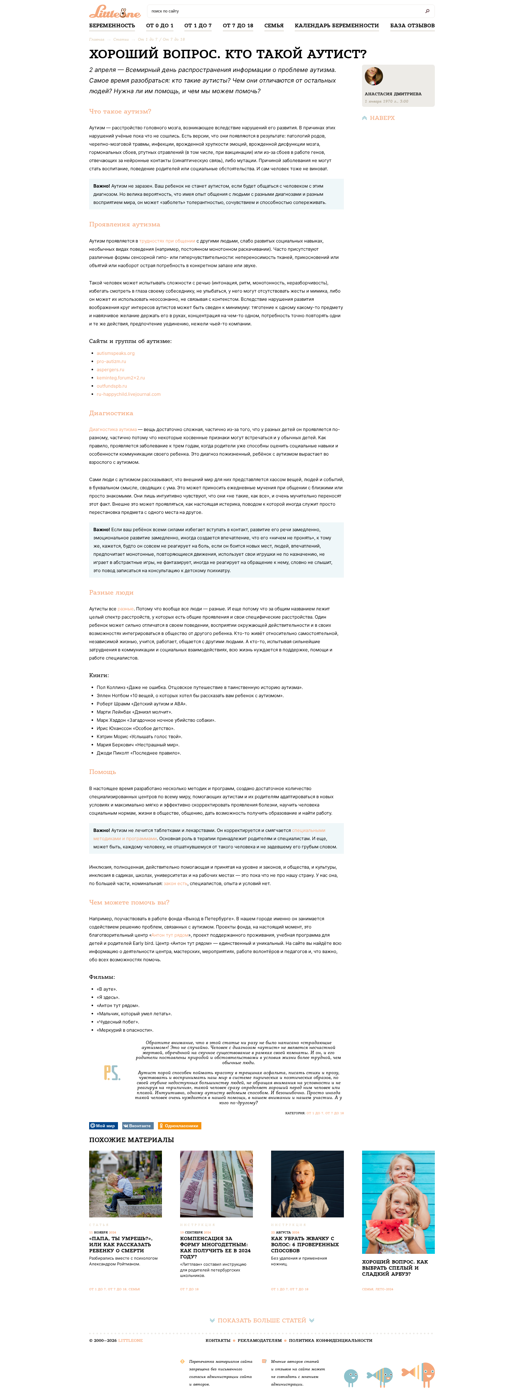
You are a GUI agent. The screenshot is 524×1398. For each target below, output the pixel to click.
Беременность (112, 25)
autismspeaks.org (116, 353)
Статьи (121, 39)
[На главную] (116, 13)
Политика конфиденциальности (330, 1340)
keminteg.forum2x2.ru (121, 378)
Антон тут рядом (169, 935)
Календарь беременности (337, 25)
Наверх (382, 118)
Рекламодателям (260, 1340)
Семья (274, 25)
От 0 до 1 (159, 25)
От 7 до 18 (238, 25)
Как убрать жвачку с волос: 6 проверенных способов (305, 1244)
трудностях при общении (167, 241)
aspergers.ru (110, 369)
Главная (96, 39)
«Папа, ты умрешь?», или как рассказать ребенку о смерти (121, 1244)
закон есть (175, 883)
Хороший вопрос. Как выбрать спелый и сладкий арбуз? (395, 1268)
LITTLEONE (130, 1340)
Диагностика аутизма (113, 429)
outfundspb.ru (112, 386)
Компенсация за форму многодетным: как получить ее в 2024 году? (215, 1247)
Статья (99, 1225)
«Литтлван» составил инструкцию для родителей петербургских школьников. (213, 1270)
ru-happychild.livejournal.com (129, 394)
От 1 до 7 (198, 25)
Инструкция (198, 1225)
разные (126, 609)
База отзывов (412, 25)
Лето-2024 (384, 1289)
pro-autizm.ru (111, 361)
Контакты (218, 1340)
